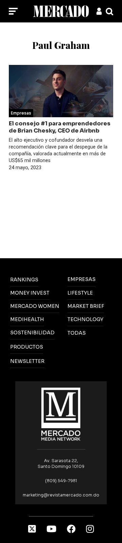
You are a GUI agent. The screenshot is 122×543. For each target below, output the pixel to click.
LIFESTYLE (80, 293)
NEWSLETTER (27, 361)
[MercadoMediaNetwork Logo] (61, 413)
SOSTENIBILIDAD (32, 333)
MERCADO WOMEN (34, 306)
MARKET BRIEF (85, 306)
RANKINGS (24, 280)
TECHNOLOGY (85, 319)
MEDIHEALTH (27, 319)
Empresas (21, 113)
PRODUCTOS (26, 347)
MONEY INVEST (29, 293)
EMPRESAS (81, 279)
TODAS (76, 333)
